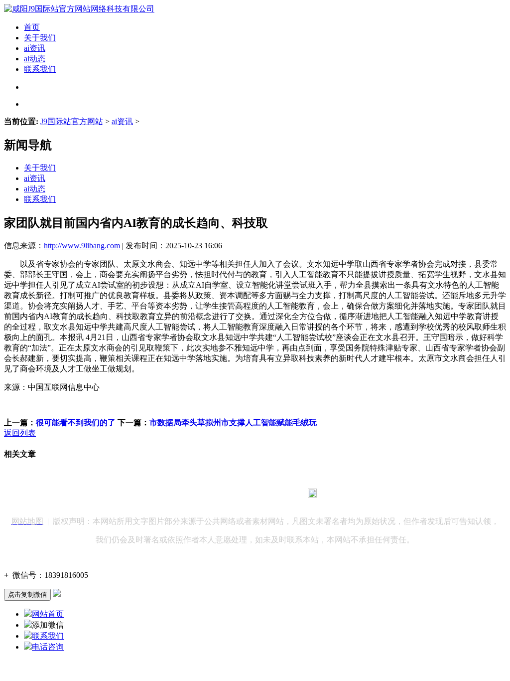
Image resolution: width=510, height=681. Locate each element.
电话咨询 (48, 647)
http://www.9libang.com (82, 245)
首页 (32, 27)
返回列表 (20, 433)
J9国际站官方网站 (71, 121)
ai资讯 (34, 48)
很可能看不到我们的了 (76, 422)
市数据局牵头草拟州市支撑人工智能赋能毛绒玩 (233, 422)
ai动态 (34, 58)
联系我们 (40, 69)
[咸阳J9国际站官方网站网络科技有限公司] (79, 8)
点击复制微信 (27, 594)
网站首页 (48, 614)
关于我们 (40, 37)
